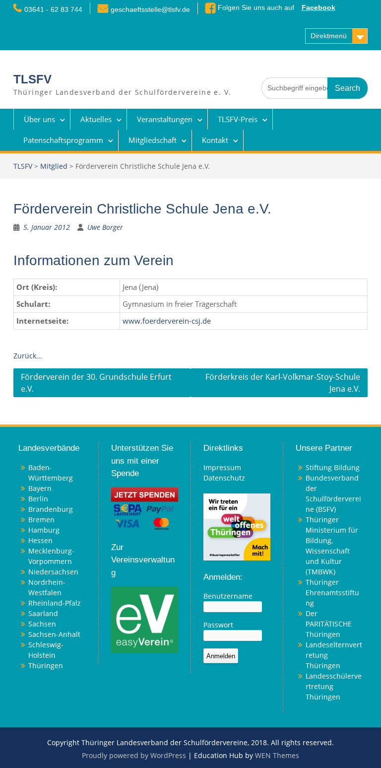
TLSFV (32, 79)
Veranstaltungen (164, 119)
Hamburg (44, 530)
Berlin (38, 498)
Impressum (222, 467)
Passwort (218, 624)
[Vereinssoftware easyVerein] (144, 619)
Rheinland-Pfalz (54, 603)
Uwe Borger (105, 227)
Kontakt (215, 140)
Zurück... (27, 355)
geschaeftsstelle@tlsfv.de (150, 9)
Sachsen (42, 623)
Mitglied (53, 166)
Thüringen (45, 665)
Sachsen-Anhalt (54, 634)
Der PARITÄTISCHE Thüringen (329, 624)
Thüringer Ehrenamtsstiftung (332, 592)
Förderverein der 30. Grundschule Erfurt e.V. (96, 382)
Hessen (40, 540)
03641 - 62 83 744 (53, 9)
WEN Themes (277, 755)
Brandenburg (50, 509)
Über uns (39, 119)
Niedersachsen (53, 571)
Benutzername (228, 596)
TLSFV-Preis (237, 119)
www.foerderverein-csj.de (167, 321)
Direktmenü (329, 36)
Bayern (40, 488)
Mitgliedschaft (152, 140)
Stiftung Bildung (333, 467)
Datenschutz (224, 478)
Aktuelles (96, 119)
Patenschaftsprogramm (63, 140)
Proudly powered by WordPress (134, 755)
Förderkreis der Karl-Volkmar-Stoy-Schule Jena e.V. (282, 382)
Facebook (318, 7)
